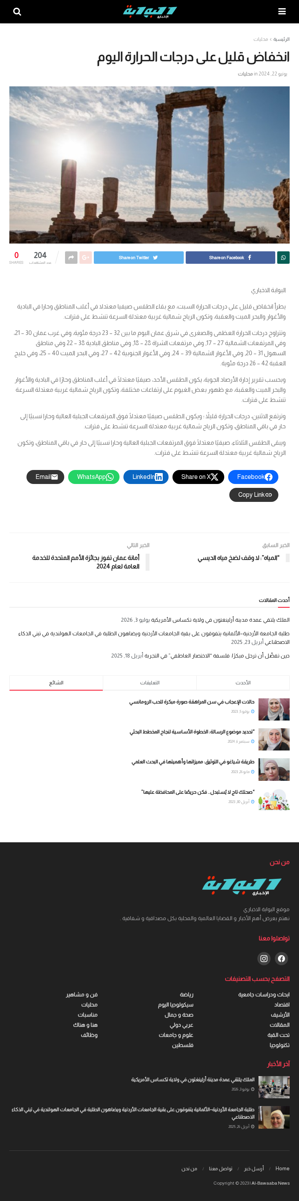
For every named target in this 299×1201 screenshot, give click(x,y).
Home (283, 1168)
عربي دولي (181, 1025)
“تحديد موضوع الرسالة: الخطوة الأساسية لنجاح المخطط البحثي (192, 732)
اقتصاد (282, 1004)
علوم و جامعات (176, 1035)
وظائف (89, 1035)
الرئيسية (281, 39)
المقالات (280, 1025)
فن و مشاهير (82, 994)
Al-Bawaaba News (271, 1183)
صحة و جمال (179, 1015)
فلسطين (182, 1045)
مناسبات (88, 1015)
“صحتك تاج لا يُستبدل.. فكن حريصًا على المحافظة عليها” (198, 792)
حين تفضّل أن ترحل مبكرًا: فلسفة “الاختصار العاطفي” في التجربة (217, 655)
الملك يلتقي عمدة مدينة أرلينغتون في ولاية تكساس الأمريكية (220, 620)
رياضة (186, 994)
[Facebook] (281, 958)
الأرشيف (280, 1015)
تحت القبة (278, 1035)
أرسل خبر (254, 1168)
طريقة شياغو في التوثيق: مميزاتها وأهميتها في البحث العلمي (193, 761)
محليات (260, 39)
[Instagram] (264, 958)
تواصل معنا (220, 1168)
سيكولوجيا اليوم (175, 1004)
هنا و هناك (85, 1025)
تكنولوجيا (280, 1045)
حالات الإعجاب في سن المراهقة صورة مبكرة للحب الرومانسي (192, 702)
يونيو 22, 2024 (273, 74)
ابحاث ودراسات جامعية (264, 994)
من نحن (189, 1168)
